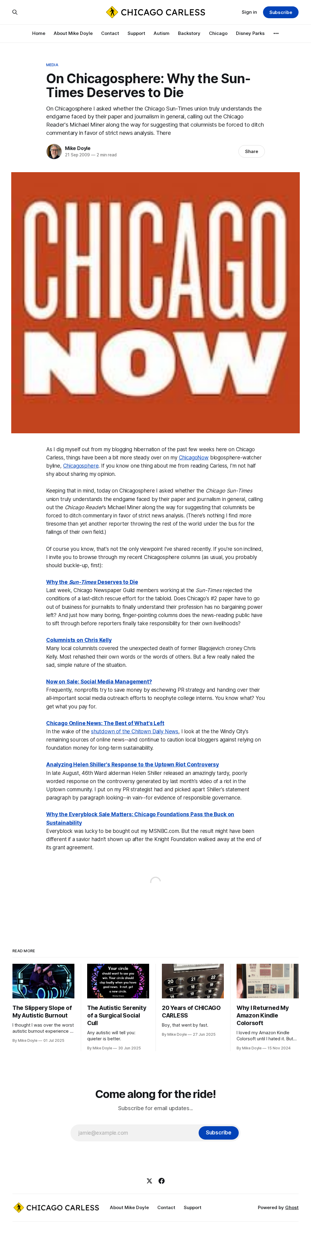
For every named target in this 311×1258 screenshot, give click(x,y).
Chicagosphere (81, 466)
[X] (149, 1181)
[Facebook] (162, 1181)
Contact (110, 33)
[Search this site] (15, 12)
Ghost (292, 1207)
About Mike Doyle (73, 33)
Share (251, 151)
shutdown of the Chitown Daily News (134, 731)
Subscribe (280, 12)
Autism (161, 33)
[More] (276, 33)
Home (38, 33)
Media (52, 64)
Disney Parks (250, 33)
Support (136, 33)
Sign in (249, 12)
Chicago (218, 33)
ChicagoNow (194, 458)
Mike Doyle (78, 148)
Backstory (189, 33)
